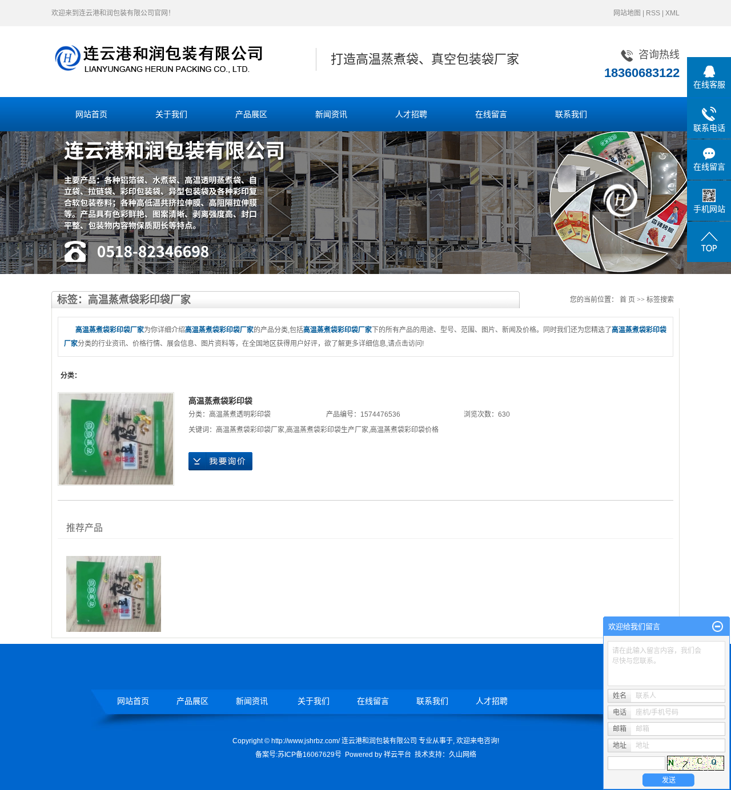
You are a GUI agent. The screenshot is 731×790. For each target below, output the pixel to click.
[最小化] (717, 626)
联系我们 (571, 114)
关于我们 (171, 114)
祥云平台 (397, 755)
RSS (653, 13)
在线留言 (491, 114)
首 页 (627, 300)
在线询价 (220, 461)
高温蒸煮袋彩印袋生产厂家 (327, 430)
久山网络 (462, 755)
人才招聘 (411, 114)
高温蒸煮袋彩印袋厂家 (250, 430)
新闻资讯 (331, 114)
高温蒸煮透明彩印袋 (240, 414)
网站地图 (627, 13)
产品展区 (251, 114)
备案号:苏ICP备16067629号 (298, 755)
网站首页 (91, 114)
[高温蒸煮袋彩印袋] (116, 439)
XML (672, 13)
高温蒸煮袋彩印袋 (220, 400)
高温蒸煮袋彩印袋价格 (404, 430)
